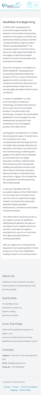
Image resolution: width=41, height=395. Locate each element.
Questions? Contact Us (12, 307)
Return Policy (25, 390)
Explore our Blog (8, 311)
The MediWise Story (10, 304)
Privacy (16, 387)
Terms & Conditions (29, 387)
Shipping (14, 390)
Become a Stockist (10, 315)
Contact (7, 387)
